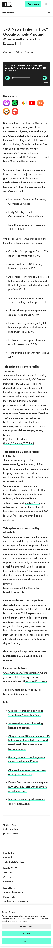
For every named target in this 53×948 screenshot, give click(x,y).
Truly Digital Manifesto (13, 861)
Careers (7, 877)
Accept (26, 941)
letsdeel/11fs (32, 503)
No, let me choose (26, 926)
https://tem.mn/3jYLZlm (18, 443)
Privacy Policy (9, 896)
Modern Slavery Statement (15, 901)
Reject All (26, 934)
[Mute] (45, 78)
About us (7, 872)
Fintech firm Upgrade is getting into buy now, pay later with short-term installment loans (28, 787)
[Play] (7, 78)
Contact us (8, 881)
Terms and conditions (13, 892)
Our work (7, 857)
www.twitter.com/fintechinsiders (21, 673)
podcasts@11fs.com (36, 681)
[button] (46, 4)
